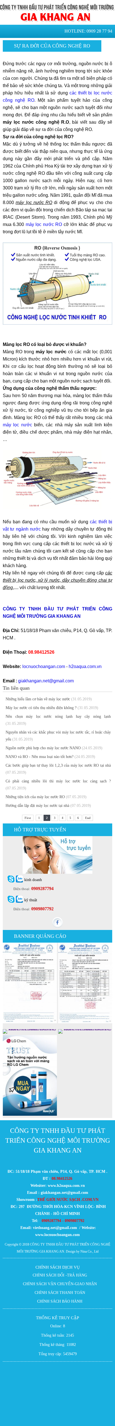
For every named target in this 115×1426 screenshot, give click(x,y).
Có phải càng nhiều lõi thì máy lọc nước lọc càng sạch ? (58, 781)
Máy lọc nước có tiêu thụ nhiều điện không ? (41, 708)
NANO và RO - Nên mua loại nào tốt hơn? (39, 757)
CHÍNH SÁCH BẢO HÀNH (59, 1301)
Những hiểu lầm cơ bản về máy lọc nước (38, 699)
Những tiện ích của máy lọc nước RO (35, 797)
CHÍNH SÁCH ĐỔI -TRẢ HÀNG (60, 1275)
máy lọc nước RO (44, 224)
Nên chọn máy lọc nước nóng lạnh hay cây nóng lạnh (58, 716)
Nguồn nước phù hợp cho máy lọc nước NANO (43, 748)
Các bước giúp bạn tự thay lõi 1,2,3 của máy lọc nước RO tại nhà (58, 765)
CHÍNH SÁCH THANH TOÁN (60, 1293)
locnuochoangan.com (43, 666)
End (87, 818)
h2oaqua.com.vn (85, 666)
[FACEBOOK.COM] (57, 926)
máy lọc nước (17, 424)
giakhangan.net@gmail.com (46, 680)
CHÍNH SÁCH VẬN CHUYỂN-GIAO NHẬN (60, 1284)
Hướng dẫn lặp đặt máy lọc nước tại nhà (37, 805)
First (28, 818)
